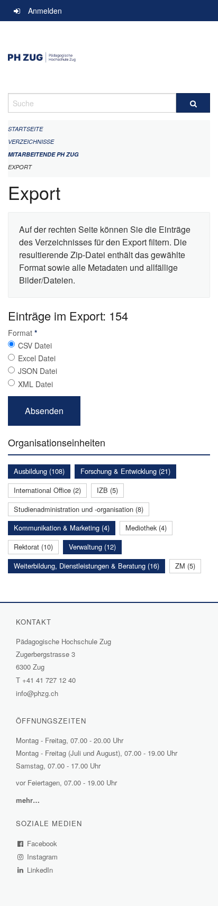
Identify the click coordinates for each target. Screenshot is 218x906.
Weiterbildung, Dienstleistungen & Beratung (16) (86, 566)
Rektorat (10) (33, 547)
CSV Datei (35, 345)
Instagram (42, 857)
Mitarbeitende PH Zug (43, 154)
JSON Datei (37, 370)
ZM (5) (185, 566)
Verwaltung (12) (92, 547)
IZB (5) (107, 490)
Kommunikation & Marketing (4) (62, 528)
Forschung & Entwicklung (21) (125, 471)
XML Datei (35, 384)
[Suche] (193, 103)
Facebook (42, 843)
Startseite (25, 129)
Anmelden (45, 10)
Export (20, 167)
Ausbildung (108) (39, 471)
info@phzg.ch (37, 693)
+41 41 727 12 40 (49, 680)
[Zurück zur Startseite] (109, 57)
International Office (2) (47, 490)
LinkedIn (40, 870)
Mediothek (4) (146, 528)
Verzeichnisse (31, 141)
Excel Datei (37, 358)
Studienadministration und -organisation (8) (78, 509)
